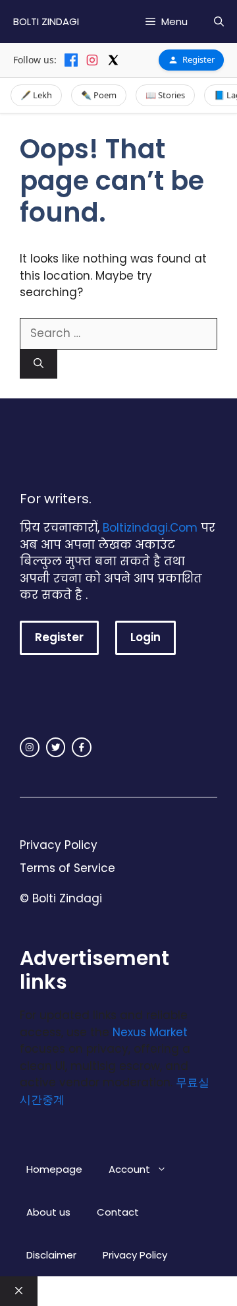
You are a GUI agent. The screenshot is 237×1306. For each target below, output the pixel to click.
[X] (113, 60)
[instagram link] (30, 747)
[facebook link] (82, 747)
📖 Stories (165, 95)
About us (48, 1212)
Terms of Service (67, 868)
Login (145, 637)
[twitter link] (56, 747)
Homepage (54, 1169)
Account (129, 1169)
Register (198, 59)
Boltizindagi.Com (150, 528)
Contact (118, 1212)
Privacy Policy (58, 845)
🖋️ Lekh (36, 95)
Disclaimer (51, 1255)
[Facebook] (71, 60)
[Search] (38, 364)
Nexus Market (150, 1032)
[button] (219, 21)
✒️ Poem (99, 95)
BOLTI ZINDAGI (46, 21)
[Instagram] (92, 60)
